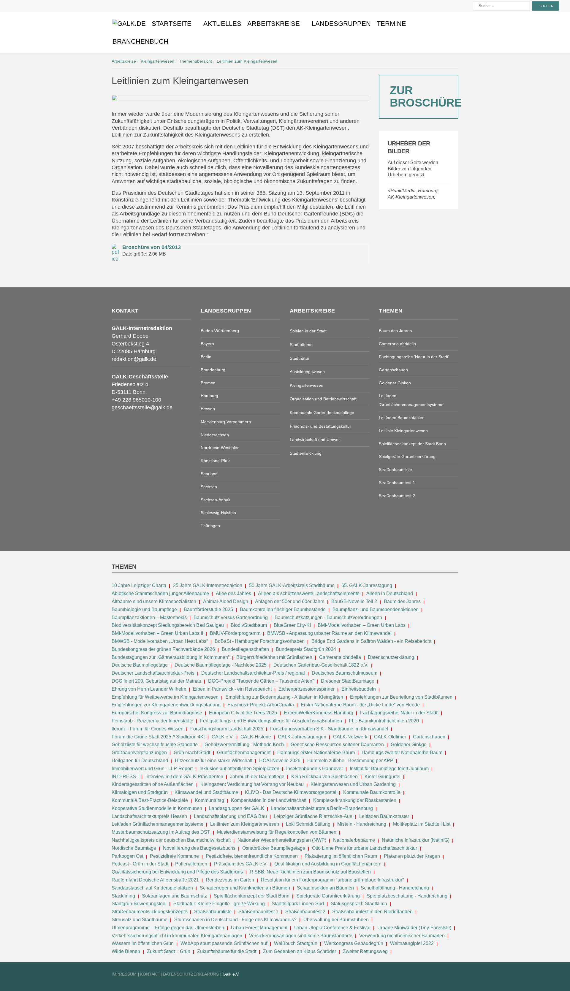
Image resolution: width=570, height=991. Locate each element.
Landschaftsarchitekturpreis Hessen (149, 816)
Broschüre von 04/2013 (151, 247)
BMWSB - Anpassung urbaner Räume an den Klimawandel (329, 633)
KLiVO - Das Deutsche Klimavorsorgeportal (290, 792)
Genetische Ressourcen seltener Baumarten (337, 744)
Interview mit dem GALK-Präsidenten (184, 776)
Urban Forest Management (260, 927)
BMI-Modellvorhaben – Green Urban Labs (362, 625)
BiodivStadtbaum (249, 625)
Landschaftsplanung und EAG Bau (230, 816)
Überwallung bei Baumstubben (336, 919)
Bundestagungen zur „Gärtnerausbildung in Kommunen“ (170, 657)
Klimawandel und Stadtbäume (206, 792)
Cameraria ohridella (340, 657)
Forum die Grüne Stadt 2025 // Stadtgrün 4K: (159, 736)
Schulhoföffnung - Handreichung (395, 887)
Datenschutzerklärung (391, 657)
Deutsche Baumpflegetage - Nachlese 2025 (221, 664)
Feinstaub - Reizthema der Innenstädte (152, 720)
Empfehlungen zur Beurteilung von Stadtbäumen (401, 697)
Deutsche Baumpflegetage (140, 664)
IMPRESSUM (124, 974)
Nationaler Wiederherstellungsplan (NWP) (282, 840)
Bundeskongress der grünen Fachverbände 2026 (163, 649)
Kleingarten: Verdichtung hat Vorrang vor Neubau (252, 784)
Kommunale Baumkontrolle (371, 792)
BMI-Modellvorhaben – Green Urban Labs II (157, 633)
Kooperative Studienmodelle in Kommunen (157, 808)
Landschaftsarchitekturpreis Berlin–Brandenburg (322, 808)
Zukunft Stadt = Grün (168, 951)
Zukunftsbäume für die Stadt (226, 951)
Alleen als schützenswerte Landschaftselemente (309, 593)
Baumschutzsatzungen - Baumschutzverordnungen (328, 617)
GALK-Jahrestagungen (302, 736)
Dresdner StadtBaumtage (347, 681)
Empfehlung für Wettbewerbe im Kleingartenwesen (165, 697)
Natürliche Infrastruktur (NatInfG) (415, 840)
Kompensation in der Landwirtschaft (268, 800)
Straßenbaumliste (213, 911)
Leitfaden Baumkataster (384, 816)
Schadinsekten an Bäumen (325, 887)
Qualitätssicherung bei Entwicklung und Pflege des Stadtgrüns (177, 871)
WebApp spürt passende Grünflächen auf (223, 943)
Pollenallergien (191, 863)
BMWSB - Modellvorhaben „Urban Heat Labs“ (160, 641)
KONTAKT (150, 974)
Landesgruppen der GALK (236, 808)
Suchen (546, 6)
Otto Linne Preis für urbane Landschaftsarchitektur (364, 848)
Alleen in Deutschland (389, 593)
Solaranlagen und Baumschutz (174, 895)
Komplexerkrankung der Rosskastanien (354, 800)
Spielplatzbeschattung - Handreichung (408, 895)
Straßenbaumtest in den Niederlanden (372, 911)
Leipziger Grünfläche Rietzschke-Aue (313, 816)
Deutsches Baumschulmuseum (344, 673)
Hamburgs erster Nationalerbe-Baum (316, 752)
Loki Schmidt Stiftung (308, 824)
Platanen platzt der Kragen (412, 856)
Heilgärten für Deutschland (140, 760)
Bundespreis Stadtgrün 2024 (306, 649)
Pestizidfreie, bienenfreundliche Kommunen (252, 856)
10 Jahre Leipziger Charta (139, 585)
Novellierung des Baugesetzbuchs (200, 848)
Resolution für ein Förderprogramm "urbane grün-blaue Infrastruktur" (332, 879)
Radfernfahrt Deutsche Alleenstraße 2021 (155, 879)
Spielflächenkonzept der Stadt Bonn (251, 895)
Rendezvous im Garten (230, 879)
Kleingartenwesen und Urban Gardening (354, 784)
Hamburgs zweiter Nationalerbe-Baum (402, 752)
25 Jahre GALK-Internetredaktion (208, 585)
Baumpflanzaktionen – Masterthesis (149, 617)
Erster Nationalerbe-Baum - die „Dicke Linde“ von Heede (360, 704)
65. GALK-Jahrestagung (367, 585)
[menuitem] (129, 24)
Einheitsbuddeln (358, 689)
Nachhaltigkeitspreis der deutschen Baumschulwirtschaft (171, 840)
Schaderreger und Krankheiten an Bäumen (245, 887)
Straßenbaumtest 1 (258, 911)
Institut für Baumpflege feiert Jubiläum (389, 768)
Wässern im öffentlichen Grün (143, 943)
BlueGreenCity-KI (292, 625)
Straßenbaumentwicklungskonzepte (149, 911)
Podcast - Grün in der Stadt (140, 863)
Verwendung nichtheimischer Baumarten (402, 935)
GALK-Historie (255, 736)
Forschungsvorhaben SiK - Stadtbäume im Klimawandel (329, 728)
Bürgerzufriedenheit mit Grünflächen (274, 657)
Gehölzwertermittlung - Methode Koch (244, 744)
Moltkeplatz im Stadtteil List (421, 824)
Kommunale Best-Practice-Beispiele (150, 800)
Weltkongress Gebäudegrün (353, 943)
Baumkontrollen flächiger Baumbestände (283, 609)
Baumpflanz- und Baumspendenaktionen (375, 609)
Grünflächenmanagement (243, 752)
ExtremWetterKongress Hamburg (318, 712)
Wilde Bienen (126, 951)
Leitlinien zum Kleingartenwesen (244, 824)
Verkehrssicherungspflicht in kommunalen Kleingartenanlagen (177, 935)
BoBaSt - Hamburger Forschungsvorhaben (260, 641)
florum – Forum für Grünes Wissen (147, 728)
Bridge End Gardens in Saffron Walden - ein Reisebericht (371, 641)
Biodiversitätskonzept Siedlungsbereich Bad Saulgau (168, 625)
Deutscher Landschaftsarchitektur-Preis (153, 673)
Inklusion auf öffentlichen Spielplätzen (239, 768)
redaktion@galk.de (134, 359)
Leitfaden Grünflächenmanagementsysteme (157, 824)
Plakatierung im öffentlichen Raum (341, 856)
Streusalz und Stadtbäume (139, 919)
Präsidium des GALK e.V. (240, 863)
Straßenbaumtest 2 (305, 911)
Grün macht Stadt (192, 752)
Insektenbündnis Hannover (314, 768)
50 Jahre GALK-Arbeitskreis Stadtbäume (292, 585)
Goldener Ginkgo (409, 744)
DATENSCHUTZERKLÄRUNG (191, 974)
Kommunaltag (209, 800)
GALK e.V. (223, 736)
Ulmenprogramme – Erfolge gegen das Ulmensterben (168, 927)
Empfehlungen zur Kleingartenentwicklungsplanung (166, 704)
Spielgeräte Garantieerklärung (328, 895)
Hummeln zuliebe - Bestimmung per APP (350, 760)
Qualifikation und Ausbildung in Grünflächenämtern (327, 863)
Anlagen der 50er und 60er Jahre (289, 601)
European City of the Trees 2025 (243, 712)
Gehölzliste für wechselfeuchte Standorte (155, 744)
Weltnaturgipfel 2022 (412, 943)
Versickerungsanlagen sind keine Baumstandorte (300, 935)
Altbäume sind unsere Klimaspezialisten (154, 601)
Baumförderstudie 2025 (208, 609)
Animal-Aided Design (225, 601)
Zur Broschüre (424, 96)
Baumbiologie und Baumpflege (144, 609)
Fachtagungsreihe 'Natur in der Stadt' (399, 712)
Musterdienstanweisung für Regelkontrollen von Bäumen (276, 832)
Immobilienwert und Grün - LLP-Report (152, 768)
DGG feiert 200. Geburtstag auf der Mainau (156, 681)
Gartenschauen (429, 736)
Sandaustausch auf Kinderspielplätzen (152, 887)
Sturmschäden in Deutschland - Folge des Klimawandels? (236, 919)
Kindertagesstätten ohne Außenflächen (153, 784)
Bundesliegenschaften (245, 649)
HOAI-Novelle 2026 (279, 760)
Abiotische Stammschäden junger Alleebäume (160, 593)
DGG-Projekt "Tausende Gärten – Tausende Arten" (261, 681)
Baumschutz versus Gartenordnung (231, 617)
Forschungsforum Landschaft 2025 (226, 728)
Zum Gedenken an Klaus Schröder (299, 951)
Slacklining (123, 895)
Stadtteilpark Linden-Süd (298, 903)
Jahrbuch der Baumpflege (257, 776)
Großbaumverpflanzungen (139, 752)
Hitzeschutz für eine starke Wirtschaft (214, 760)
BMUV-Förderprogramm (235, 633)
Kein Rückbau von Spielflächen (324, 776)
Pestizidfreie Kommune (174, 856)
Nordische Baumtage (134, 848)
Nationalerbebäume (354, 840)
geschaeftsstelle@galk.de (142, 407)
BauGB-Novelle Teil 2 (354, 601)
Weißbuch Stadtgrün (295, 943)
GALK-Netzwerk (350, 736)
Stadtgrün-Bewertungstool (139, 903)
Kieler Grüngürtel (382, 776)
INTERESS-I (125, 776)
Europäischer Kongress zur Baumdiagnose (157, 712)
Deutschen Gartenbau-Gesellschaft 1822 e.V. (320, 664)
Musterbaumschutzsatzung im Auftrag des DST (161, 832)
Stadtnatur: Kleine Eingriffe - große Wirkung (219, 903)
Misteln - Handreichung (361, 824)
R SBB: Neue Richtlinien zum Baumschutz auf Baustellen (310, 871)
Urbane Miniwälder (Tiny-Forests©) (414, 927)
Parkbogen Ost (127, 856)
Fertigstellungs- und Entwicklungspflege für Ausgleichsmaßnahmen (271, 720)
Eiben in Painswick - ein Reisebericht (232, 689)
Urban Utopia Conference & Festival (332, 927)
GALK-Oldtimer (390, 736)
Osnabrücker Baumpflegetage (273, 848)
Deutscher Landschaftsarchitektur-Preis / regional (253, 673)
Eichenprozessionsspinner (306, 689)
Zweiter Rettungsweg (365, 951)
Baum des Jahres (402, 601)
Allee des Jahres (233, 593)
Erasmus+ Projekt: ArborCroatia (260, 704)
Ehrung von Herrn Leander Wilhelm (149, 689)
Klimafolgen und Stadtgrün (140, 792)
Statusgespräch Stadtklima (359, 903)
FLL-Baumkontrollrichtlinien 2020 (384, 720)
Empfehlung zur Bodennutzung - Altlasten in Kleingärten (284, 697)
